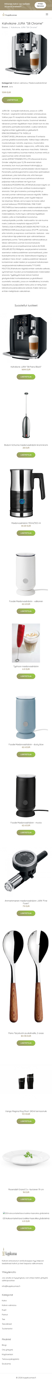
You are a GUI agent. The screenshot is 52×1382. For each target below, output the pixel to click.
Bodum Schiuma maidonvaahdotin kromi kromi (26, 445)
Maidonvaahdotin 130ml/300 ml (26, 523)
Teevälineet (7, 1324)
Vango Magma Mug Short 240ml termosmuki (26, 1111)
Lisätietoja (12, 100)
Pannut (5, 1314)
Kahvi (4, 1300)
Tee (3, 1319)
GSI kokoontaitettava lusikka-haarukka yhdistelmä (26, 1218)
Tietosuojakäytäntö (10, 1359)
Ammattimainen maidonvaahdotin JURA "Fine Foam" (26, 902)
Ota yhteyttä (7, 1350)
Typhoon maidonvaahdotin (26, 666)
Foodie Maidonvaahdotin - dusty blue (26, 744)
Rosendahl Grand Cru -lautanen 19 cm (26, 1189)
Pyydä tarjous (40, 5)
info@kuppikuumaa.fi (11, 1286)
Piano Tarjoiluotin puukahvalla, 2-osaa (26, 1033)
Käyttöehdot (7, 1354)
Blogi (4, 1345)
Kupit (4, 1310)
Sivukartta (6, 1364)
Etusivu (5, 27)
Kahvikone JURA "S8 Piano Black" (26, 367)
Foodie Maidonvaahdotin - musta (26, 822)
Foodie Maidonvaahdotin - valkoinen (26, 601)
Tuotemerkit (7, 1328)
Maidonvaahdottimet (38, 83)
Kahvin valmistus (20, 83)
